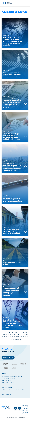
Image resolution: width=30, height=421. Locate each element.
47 (14, 338)
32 (8, 336)
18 (6, 334)
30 (4, 336)
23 (16, 334)
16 (3, 334)
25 (20, 334)
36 (17, 336)
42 (3, 338)
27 (24, 334)
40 (25, 336)
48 (16, 338)
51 (22, 338)
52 (25, 338)
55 (11, 340)
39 (23, 336)
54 (9, 340)
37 (19, 336)
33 (10, 336)
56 (13, 340)
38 (21, 336)
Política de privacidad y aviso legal (24, 406)
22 (14, 334)
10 (18, 332)
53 (27, 338)
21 (12, 334)
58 (18, 340)
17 (4, 334)
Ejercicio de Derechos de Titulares (25, 412)
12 (21, 332)
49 (18, 338)
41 (27, 336)
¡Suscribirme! (6, 358)
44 (7, 338)
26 (22, 334)
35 (15, 336)
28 (27, 334)
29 (2, 336)
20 (10, 334)
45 (9, 338)
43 (5, 338)
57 (16, 340)
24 (18, 334)
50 (21, 338)
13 (23, 332)
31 (6, 336)
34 (12, 336)
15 (26, 332)
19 (8, 334)
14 (25, 332)
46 (12, 338)
